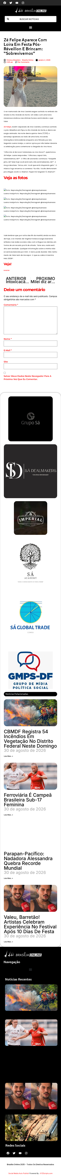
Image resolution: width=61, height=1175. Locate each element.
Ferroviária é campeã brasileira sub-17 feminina (28, 799)
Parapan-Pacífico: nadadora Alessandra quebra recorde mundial (28, 861)
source (6, 270)
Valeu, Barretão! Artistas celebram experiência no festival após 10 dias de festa (30, 924)
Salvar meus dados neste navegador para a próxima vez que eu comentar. (27, 378)
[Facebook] (4, 3)
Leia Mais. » (8, 756)
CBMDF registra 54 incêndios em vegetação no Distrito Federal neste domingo (30, 739)
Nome (8, 339)
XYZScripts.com (46, 1173)
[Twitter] (10, 3)
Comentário (11, 304)
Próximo (9, 230)
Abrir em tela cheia (13, 184)
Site (6, 361)
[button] (30, 27)
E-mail (8, 350)
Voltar (8, 225)
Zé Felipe (7, 127)
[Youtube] (17, 3)
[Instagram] (23, 3)
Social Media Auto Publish (18, 1173)
